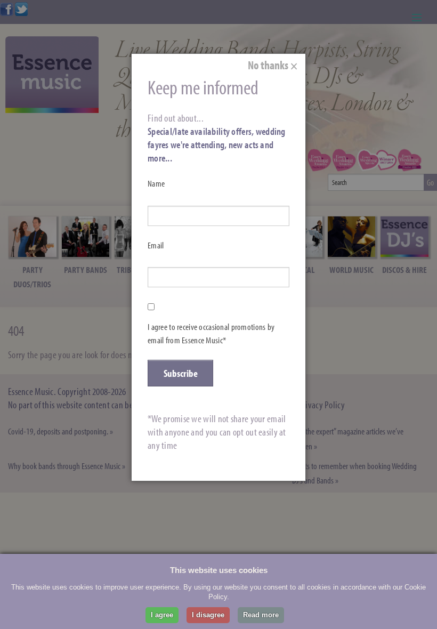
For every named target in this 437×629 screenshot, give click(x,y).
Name (156, 183)
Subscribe (181, 373)
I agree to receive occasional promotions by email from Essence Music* (211, 333)
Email (156, 245)
